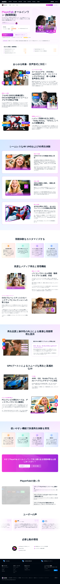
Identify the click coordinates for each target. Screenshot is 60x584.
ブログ (14, 572)
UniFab (25, 1)
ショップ (3, 568)
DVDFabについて (27, 567)
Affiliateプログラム (27, 569)
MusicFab (20, 1)
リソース (14, 568)
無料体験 (52, 1)
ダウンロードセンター (5, 567)
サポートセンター (16, 567)
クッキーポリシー (41, 577)
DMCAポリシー (15, 577)
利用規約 (20, 577)
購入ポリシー (31, 577)
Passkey (33, 1)
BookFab (29, 1)
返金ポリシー (36, 577)
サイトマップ (47, 577)
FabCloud (3, 571)
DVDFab (10, 1)
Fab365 (3, 569)
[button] (49, 5)
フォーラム (15, 571)
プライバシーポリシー (25, 577)
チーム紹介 (26, 568)
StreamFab (15, 1)
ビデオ (14, 569)
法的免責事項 (10, 577)
